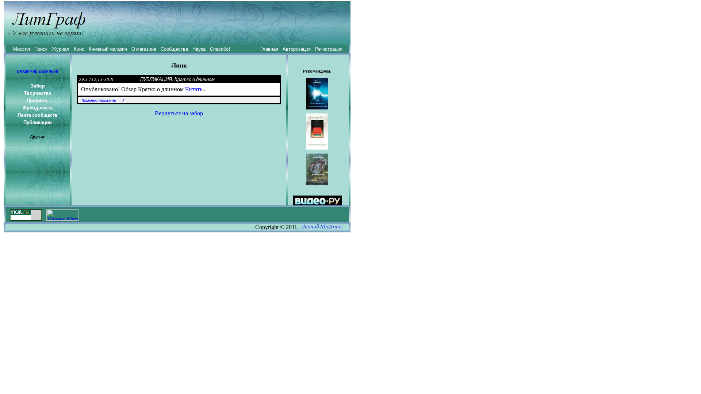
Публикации (37, 122)
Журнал (60, 49)
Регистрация (328, 49)
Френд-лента (38, 107)
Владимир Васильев (37, 71)
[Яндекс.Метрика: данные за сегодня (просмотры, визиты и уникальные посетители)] (62, 215)
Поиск (40, 49)
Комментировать (99, 100)
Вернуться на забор (179, 113)
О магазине (143, 49)
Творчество (37, 93)
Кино (79, 49)
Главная (269, 49)
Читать (193, 89)
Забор (38, 85)
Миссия (21, 49)
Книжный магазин (108, 49)
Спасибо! (220, 49)
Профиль (38, 100)
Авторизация (297, 49)
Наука (199, 49)
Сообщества (174, 49)
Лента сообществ (38, 115)
